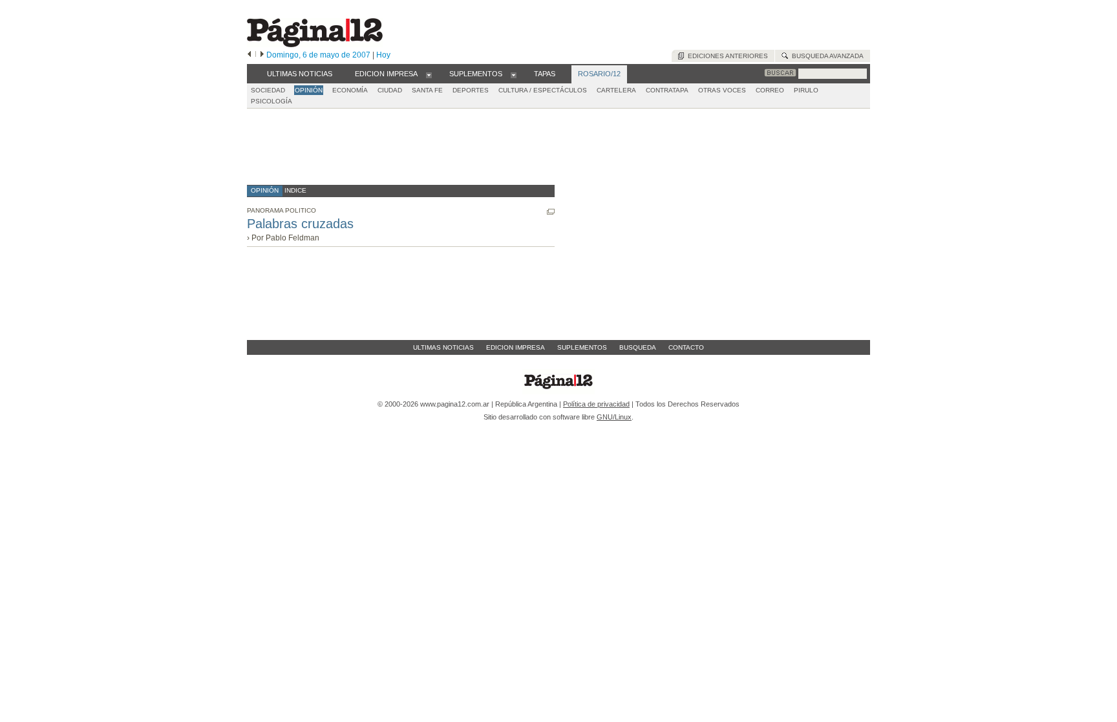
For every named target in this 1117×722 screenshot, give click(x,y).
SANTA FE (427, 90)
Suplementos (582, 347)
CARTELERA (616, 90)
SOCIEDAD (268, 90)
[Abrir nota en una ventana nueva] (551, 212)
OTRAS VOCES (722, 90)
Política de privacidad (596, 404)
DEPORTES (470, 90)
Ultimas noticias (443, 347)
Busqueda (637, 347)
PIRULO (806, 90)
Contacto (686, 347)
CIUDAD (390, 90)
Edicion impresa (515, 347)
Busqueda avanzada (826, 55)
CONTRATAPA (667, 90)
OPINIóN (309, 90)
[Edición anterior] (249, 54)
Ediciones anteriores (726, 55)
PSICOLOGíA (271, 101)
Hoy (383, 54)
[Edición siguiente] (262, 54)
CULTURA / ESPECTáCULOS (542, 90)
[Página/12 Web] (315, 44)
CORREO (770, 90)
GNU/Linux (614, 417)
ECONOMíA (350, 90)
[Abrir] (429, 74)
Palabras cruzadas (300, 224)
